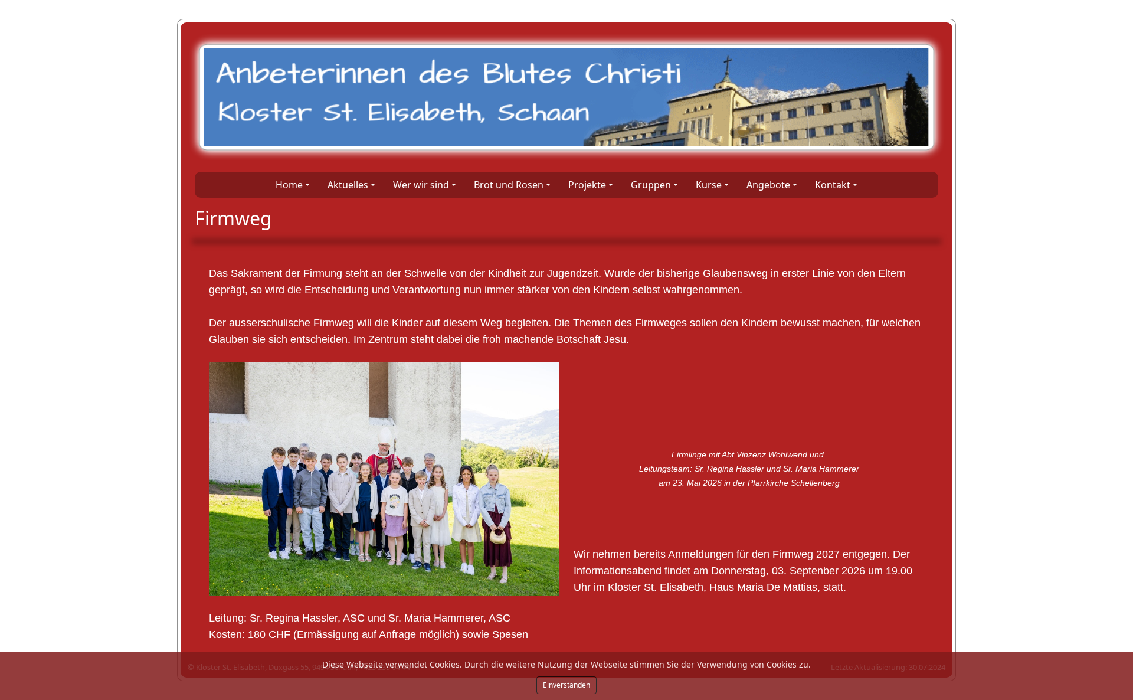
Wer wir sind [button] (421, 184)
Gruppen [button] (651, 184)
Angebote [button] (768, 184)
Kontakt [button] (832, 184)
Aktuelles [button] (348, 184)
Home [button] (289, 184)
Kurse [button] (709, 184)
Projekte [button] (587, 184)
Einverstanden (566, 685)
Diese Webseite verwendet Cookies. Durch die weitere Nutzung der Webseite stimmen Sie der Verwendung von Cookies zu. (566, 664)
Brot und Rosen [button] (508, 184)
